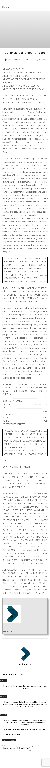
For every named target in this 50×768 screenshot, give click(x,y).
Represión (25, 64)
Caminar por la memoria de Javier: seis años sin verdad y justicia (25, 687)
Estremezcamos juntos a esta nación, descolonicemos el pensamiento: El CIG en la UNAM (24, 747)
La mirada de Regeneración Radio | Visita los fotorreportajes (23, 732)
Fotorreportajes (9, 740)
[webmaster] (6, 59)
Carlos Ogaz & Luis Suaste (10, 751)
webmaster (15, 60)
